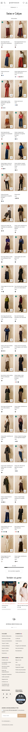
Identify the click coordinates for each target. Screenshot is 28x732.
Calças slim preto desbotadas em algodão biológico (6, 196)
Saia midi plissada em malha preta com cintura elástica (20, 287)
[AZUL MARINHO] (15, 170)
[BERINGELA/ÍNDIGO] (15, 350)
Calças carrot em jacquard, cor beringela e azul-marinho (20, 346)
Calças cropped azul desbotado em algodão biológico (19, 134)
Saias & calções (5, 648)
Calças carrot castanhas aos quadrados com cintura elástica (20, 227)
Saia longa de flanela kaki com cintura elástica (6, 407)
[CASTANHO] (1, 230)
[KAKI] (22, 76)
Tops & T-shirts (5, 643)
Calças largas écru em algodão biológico (6, 557)
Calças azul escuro (5, 71)
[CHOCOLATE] (1, 139)
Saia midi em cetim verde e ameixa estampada (7, 376)
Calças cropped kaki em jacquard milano (6, 497)
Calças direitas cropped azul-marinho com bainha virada (20, 165)
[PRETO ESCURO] (1, 201)
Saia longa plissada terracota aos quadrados (6, 42)
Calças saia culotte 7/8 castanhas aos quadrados (6, 226)
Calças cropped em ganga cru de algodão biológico (20, 437)
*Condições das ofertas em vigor (5, 685)
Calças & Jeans (5, 650)
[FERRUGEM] (15, 232)
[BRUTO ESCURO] (4, 107)
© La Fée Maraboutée (5, 721)
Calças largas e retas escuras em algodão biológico (19, 377)
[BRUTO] (3, 107)
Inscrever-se (22, 715)
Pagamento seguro (20, 667)
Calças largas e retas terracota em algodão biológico (5, 103)
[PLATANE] (16, 531)
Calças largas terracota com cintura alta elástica (20, 72)
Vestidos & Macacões (6, 636)
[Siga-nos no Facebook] (3, 694)
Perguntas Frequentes (7, 674)
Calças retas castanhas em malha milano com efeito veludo (7, 467)
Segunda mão (5, 679)
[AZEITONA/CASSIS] (1, 380)
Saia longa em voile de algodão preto (19, 527)
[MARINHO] (15, 76)
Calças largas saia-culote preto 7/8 (20, 257)
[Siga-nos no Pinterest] (10, 694)
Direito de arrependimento (5, 671)
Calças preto (17, 194)
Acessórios (4, 653)
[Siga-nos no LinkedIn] (7, 697)
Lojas (17, 643)
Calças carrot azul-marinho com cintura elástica (7, 346)
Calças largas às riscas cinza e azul (7, 287)
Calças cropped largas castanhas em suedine (19, 497)
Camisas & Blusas (6, 645)
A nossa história (19, 636)
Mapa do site (18, 660)
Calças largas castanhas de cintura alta (20, 557)
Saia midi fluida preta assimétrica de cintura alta (20, 316)
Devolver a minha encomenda (5, 667)
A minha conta (5, 660)
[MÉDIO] (3, 75)
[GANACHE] (15, 502)
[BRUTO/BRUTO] (1, 75)
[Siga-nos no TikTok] (3, 697)
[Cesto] (26, 3)
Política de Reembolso (21, 672)
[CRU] (1, 561)
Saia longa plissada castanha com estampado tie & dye (6, 134)
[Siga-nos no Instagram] (7, 694)
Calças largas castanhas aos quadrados (20, 407)
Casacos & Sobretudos (7, 640)
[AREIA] (16, 76)
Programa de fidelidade (21, 645)
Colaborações (19, 640)
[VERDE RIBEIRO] (3, 531)
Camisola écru (5, 605)
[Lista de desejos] (23, 3)
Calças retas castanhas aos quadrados (7, 437)
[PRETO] (21, 76)
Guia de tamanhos (19, 648)
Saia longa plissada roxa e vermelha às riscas (20, 42)
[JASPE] (15, 531)
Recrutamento (19, 650)
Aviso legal (18, 664)
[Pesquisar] (4, 3)
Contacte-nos (5, 681)
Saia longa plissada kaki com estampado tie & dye (6, 316)
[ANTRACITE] (3, 230)
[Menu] (2, 3)
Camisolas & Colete (6, 638)
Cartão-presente (5, 676)
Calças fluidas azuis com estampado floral (6, 527)
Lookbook (18, 638)
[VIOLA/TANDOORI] (1, 262)
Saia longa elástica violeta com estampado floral (6, 257)
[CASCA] (1, 472)
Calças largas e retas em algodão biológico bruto (6, 164)
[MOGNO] (1, 531)
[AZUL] (6, 531)
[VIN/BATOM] (15, 47)
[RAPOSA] (1, 47)
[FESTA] (18, 76)
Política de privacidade (21, 669)
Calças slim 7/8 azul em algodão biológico (19, 466)
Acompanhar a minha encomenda (6, 663)
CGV (16, 662)
